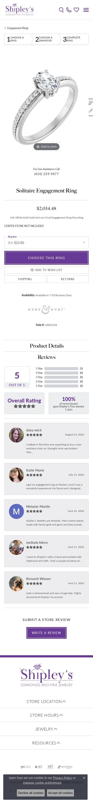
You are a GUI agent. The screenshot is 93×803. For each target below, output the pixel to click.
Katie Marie (35, 470)
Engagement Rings (17, 28)
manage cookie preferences (42, 782)
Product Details (47, 346)
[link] (69, 9)
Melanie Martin (38, 506)
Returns (68, 279)
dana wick (34, 429)
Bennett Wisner (38, 578)
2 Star (39, 381)
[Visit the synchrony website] (65, 767)
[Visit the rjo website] (50, 767)
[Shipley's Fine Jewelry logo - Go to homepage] (19, 10)
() (81, 368)
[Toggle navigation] (86, 10)
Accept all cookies (60, 793)
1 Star (39, 386)
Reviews (46, 357)
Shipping (25, 279)
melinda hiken (37, 542)
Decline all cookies (30, 793)
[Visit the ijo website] (25, 767)
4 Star (39, 373)
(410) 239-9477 (46, 174)
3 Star (39, 377)
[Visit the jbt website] (39, 767)
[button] (61, 9)
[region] (46, 109)
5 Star (39, 368)
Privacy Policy (62, 778)
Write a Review (46, 633)
